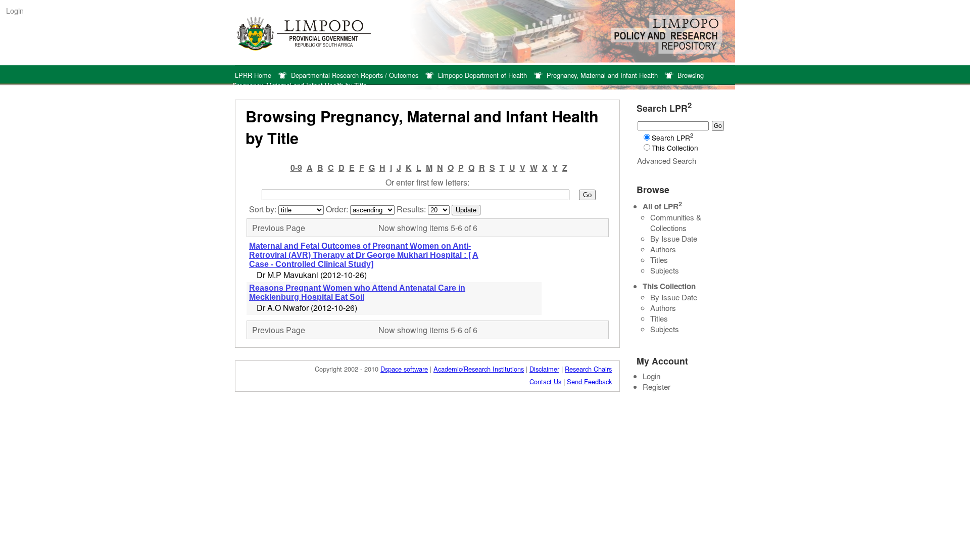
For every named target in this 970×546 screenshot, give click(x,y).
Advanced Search (666, 160)
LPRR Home (253, 75)
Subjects (664, 270)
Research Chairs (588, 369)
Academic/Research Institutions (478, 369)
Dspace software (404, 369)
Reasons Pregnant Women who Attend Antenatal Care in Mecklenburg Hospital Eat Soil (357, 292)
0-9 (296, 167)
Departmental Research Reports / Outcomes (354, 75)
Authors (663, 249)
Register (656, 386)
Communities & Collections (675, 222)
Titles (659, 259)
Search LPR (672, 137)
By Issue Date (673, 238)
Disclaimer (544, 369)
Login (15, 10)
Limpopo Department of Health (482, 75)
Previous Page (278, 228)
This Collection (675, 148)
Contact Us (545, 381)
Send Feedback (589, 381)
